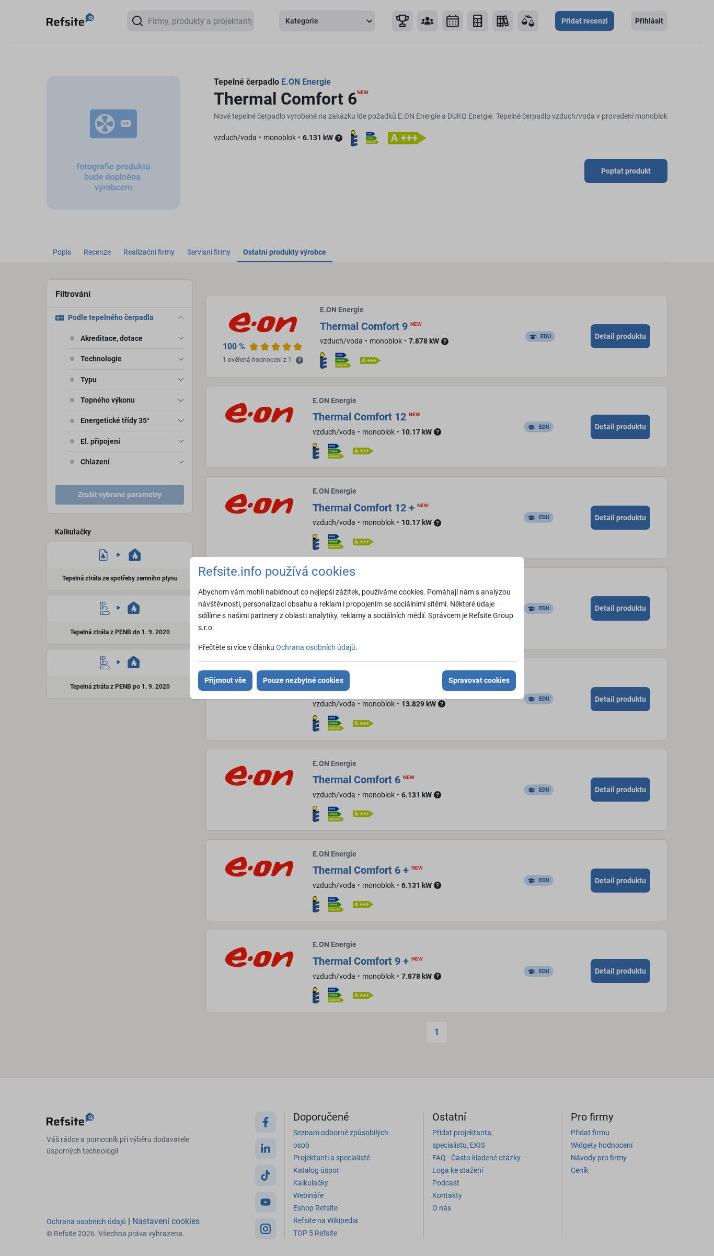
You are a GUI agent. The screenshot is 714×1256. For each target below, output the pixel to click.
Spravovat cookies (479, 680)
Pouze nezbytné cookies (303, 680)
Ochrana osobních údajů (315, 647)
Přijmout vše (225, 680)
